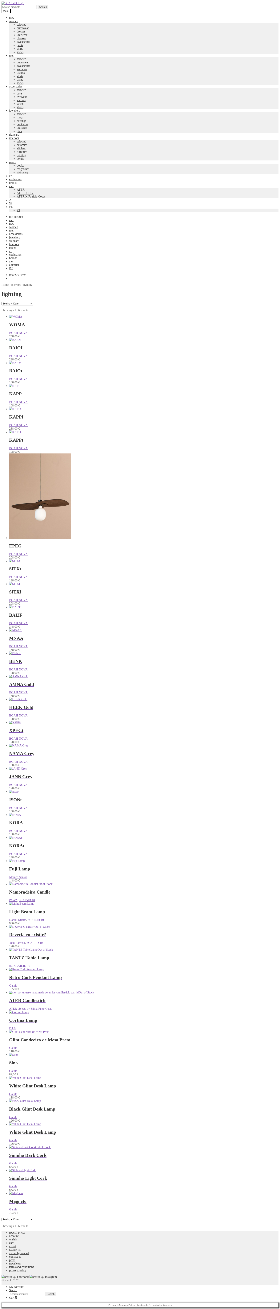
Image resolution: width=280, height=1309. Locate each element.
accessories (15, 86)
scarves (21, 100)
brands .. (14, 258)
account (13, 1236)
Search (43, 7)
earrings (21, 120)
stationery (22, 172)
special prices (17, 1232)
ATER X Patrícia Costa (31, 196)
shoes (20, 107)
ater (11, 186)
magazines (23, 169)
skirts (20, 48)
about (12, 1246)
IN (10, 965)
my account (16, 216)
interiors (14, 138)
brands (13, 182)
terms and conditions (21, 1267)
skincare (14, 134)
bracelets (22, 127)
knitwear (22, 34)
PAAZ (13, 900)
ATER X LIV (25, 193)
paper (12, 162)
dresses (21, 31)
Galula (13, 985)
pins (19, 131)
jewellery (14, 110)
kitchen (21, 148)
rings (20, 117)
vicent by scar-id (19, 1253)
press (12, 1260)
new (11, 17)
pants (20, 45)
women (13, 21)
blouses (21, 38)
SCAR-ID (15, 1249)
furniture (22, 151)
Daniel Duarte (17, 919)
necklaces (22, 124)
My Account (16, 1286)
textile (20, 158)
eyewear (22, 96)
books (20, 165)
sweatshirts (23, 41)
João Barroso (17, 942)
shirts (20, 76)
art (10, 175)
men (11, 55)
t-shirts (21, 72)
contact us (15, 1256)
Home (5, 284)
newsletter (15, 1263)
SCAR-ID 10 (27, 900)
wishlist (13, 1239)
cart (11, 220)
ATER (21, 189)
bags (19, 93)
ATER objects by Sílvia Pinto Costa (30, 1008)
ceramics (22, 145)
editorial (14, 264)
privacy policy (17, 1270)
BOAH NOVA (18, 332)
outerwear (23, 28)
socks (20, 52)
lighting (21, 155)
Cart (13, 1297)
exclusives (15, 179)
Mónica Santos (18, 877)
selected (21, 24)
